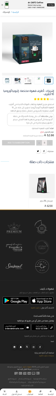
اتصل (52, 336)
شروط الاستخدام (24, 379)
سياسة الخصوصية (40, 379)
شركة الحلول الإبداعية (24, 369)
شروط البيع (12, 379)
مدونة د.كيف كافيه (46, 356)
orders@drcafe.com (14, 329)
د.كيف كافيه (36, 308)
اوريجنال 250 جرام (46, 201)
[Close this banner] (2, 5)
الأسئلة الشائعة (27, 385)
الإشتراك (6, 12)
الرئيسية (15, 12)
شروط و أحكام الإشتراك (37, 382)
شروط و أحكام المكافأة (17, 382)
